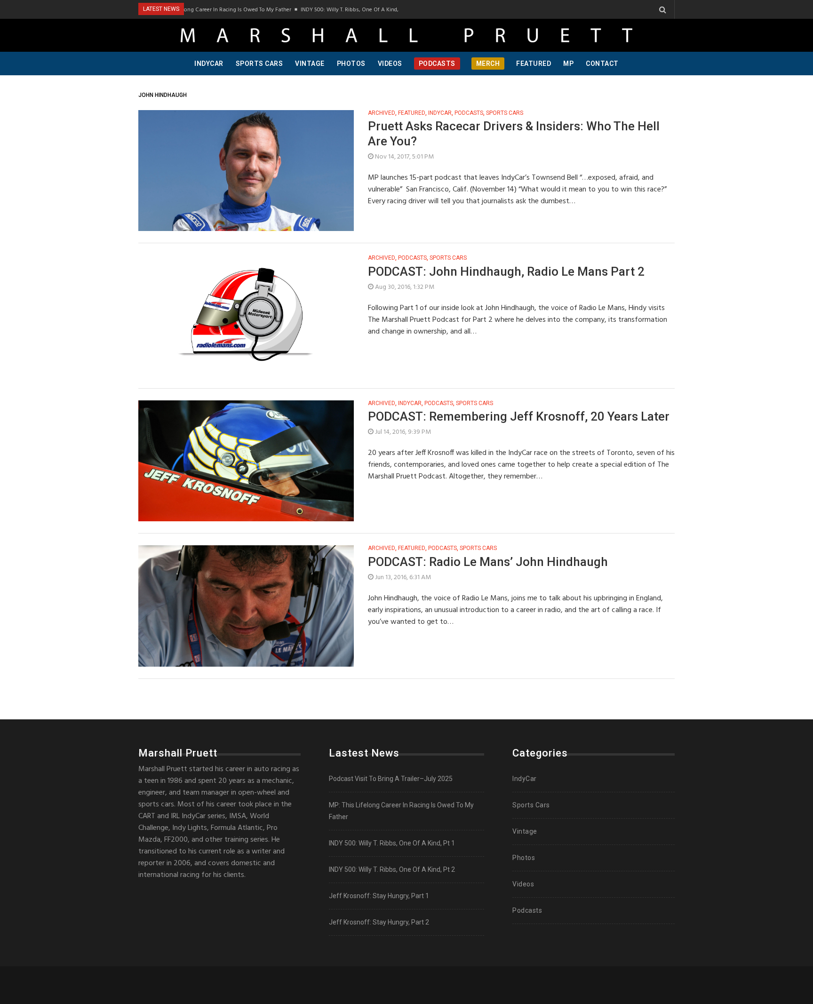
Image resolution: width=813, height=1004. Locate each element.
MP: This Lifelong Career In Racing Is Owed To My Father (208, 9)
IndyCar (208, 63)
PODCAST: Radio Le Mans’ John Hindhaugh (488, 562)
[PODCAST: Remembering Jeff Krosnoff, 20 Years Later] (246, 461)
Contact (602, 63)
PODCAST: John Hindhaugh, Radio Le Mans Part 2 (506, 271)
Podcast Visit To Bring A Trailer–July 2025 (391, 778)
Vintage (310, 63)
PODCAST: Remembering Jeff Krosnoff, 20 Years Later (519, 416)
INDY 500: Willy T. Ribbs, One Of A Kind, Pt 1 (340, 9)
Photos (351, 63)
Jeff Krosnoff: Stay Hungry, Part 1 (379, 896)
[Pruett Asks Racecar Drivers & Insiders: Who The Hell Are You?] (246, 171)
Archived (381, 113)
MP (568, 63)
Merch (488, 63)
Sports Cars (259, 63)
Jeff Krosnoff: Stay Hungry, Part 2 (379, 922)
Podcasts (437, 63)
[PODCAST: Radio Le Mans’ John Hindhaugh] (246, 606)
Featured (533, 63)
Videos (390, 63)
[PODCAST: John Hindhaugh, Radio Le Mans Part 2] (246, 316)
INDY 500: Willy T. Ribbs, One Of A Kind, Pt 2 (392, 869)
